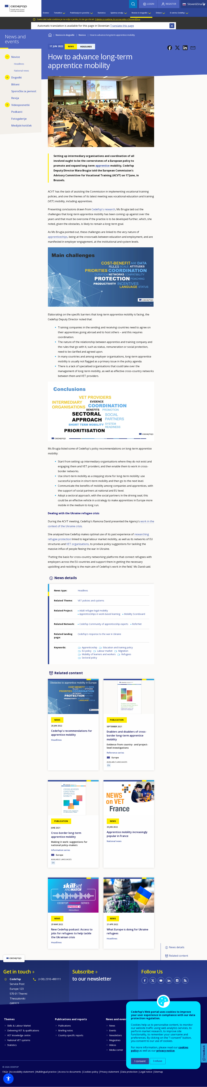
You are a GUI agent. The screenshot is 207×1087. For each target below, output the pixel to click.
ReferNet (137, 624)
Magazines (114, 1040)
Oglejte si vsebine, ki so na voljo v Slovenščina (117, 19)
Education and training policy (118, 647)
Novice (82, 34)
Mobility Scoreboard (134, 613)
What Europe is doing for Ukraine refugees (127, 931)
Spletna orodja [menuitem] (117, 13)
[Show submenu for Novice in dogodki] (149, 13)
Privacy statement (109, 1071)
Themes (9, 1019)
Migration (123, 650)
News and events (117, 1019)
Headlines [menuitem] (19, 63)
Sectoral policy (89, 657)
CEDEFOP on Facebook (145, 980)
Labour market (105, 650)
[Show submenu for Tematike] (64, 13)
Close (171, 25)
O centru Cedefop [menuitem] (177, 13)
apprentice (102, 165)
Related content (178, 955)
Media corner (116, 1049)
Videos (112, 1045)
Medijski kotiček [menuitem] (21, 125)
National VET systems (18, 1040)
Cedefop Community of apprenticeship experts (103, 624)
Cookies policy (90, 1071)
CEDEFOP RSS (185, 980)
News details (176, 947)
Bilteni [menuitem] (15, 84)
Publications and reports (71, 1019)
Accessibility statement (22, 1071)
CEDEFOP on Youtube (161, 980)
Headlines (83, 590)
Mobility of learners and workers (99, 654)
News (112, 1025)
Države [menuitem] (159, 13)
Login (150, 3)
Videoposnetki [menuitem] (20, 105)
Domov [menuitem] (46, 13)
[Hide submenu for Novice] (7, 56)
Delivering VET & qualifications (23, 1030)
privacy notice (165, 1050)
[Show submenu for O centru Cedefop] (187, 13)
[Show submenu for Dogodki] (7, 77)
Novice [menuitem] (15, 57)
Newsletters (115, 1035)
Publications (64, 1025)
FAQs (5, 1071)
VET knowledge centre (19, 1035)
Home (50, 35)
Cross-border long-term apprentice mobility (66, 835)
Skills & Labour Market (19, 1025)
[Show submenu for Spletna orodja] (125, 13)
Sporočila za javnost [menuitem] (23, 91)
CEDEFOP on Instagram (177, 980)
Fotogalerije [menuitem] (19, 119)
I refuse (157, 1061)
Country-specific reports (70, 1035)
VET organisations (77, 544)
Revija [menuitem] (15, 98)
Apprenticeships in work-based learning (99, 613)
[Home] (18, 8)
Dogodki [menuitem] (16, 77)
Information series (60, 850)
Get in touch (17, 971)
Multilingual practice (46, 1071)
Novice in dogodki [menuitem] (139, 13)
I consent (140, 1061)
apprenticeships (57, 237)
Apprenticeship (89, 647)
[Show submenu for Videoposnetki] (7, 104)
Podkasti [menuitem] (16, 112)
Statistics (12, 1045)
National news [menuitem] (21, 70)
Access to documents (70, 1071)
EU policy (86, 650)
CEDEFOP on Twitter (153, 980)
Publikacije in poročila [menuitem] (79, 13)
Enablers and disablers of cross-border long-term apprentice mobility (126, 735)
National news (114, 841)
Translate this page (122, 25)
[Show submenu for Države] (163, 13)
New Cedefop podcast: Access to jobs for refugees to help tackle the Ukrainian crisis (72, 933)
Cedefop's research (103, 209)
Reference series (115, 752)
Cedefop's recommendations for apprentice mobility (71, 732)
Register (171, 3)
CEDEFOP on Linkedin (169, 980)
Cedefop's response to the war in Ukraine (99, 634)
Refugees (126, 654)
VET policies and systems (91, 600)
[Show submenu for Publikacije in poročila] (91, 13)
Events (112, 1030)
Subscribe (83, 971)
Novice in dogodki (65, 34)
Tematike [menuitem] (58, 13)
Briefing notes (65, 1030)
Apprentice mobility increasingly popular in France (127, 834)
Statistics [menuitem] (102, 13)
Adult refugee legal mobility (93, 610)
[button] (169, 47)
